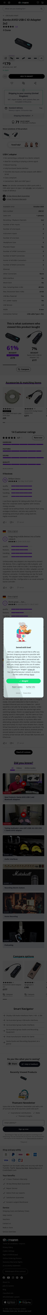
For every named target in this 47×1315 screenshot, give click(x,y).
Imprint (18, 693)
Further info (30, 687)
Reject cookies (17, 687)
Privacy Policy (27, 693)
